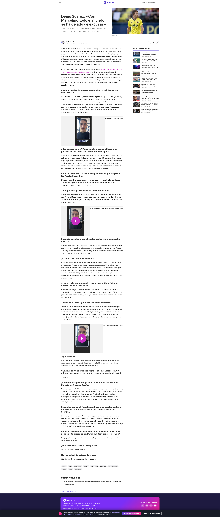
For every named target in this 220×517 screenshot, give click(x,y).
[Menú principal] (60, 2)
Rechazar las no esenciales (152, 513)
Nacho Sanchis (70, 41)
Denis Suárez (77, 466)
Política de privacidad (74, 514)
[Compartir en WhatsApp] (153, 42)
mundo (64, 469)
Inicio (62, 491)
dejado (64, 466)
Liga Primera (73, 491)
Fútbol (67, 491)
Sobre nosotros (72, 508)
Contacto (94, 508)
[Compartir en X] (157, 42)
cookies (89, 514)
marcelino (103, 466)
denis (70, 466)
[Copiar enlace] (149, 42)
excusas (86, 466)
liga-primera (94, 466)
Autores (89, 508)
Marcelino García (112, 466)
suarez (70, 469)
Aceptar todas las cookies (131, 513)
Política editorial (82, 508)
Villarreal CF (78, 469)
